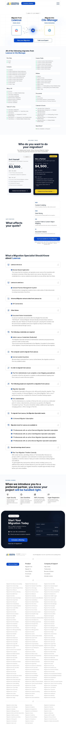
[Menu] (58, 3)
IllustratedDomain (20, 555)
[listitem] (20, 174)
